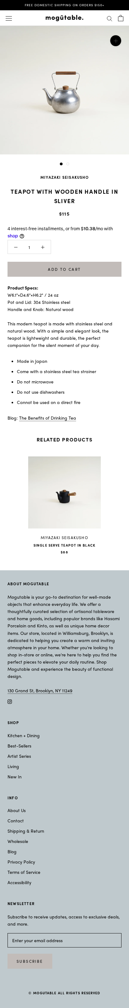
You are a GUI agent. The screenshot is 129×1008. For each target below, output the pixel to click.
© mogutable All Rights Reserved (64, 992)
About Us (17, 810)
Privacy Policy (21, 862)
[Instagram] (10, 701)
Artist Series (19, 756)
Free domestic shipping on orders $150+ (64, 5)
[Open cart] (120, 18)
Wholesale (18, 841)
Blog (12, 851)
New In (15, 776)
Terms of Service (24, 872)
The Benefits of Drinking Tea (47, 418)
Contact (16, 820)
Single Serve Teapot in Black (64, 545)
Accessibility (19, 882)
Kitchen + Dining (24, 735)
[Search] (109, 18)
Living (13, 766)
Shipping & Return (26, 831)
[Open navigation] (9, 18)
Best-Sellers (19, 746)
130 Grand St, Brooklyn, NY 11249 (40, 690)
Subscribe (30, 961)
